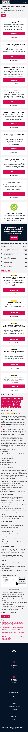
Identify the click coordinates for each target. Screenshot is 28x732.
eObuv (19, 401)
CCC (3, 401)
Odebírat (14, 237)
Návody (14, 703)
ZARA (18, 407)
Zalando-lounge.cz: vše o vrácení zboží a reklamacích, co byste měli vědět (13, 628)
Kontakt (14, 719)
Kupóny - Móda (6, 270)
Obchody (14, 700)
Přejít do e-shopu (14, 194)
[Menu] (25, 2)
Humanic (16, 404)
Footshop (10, 404)
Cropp (7, 401)
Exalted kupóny (14, 382)
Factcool (4, 404)
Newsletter (14, 716)
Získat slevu (14, 33)
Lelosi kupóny (14, 335)
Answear (4, 398)
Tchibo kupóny (14, 308)
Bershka (20, 398)
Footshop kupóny (15, 360)
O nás (14, 713)
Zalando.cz (19, 413)
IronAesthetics (5, 407)
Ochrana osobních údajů (14, 706)
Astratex (10, 398)
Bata (15, 398)
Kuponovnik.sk (14, 692)
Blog (14, 696)
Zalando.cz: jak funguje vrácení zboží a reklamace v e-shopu (12, 623)
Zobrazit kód (14, 290)
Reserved (13, 407)
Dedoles (13, 401)
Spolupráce (14, 709)
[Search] (23, 2)
